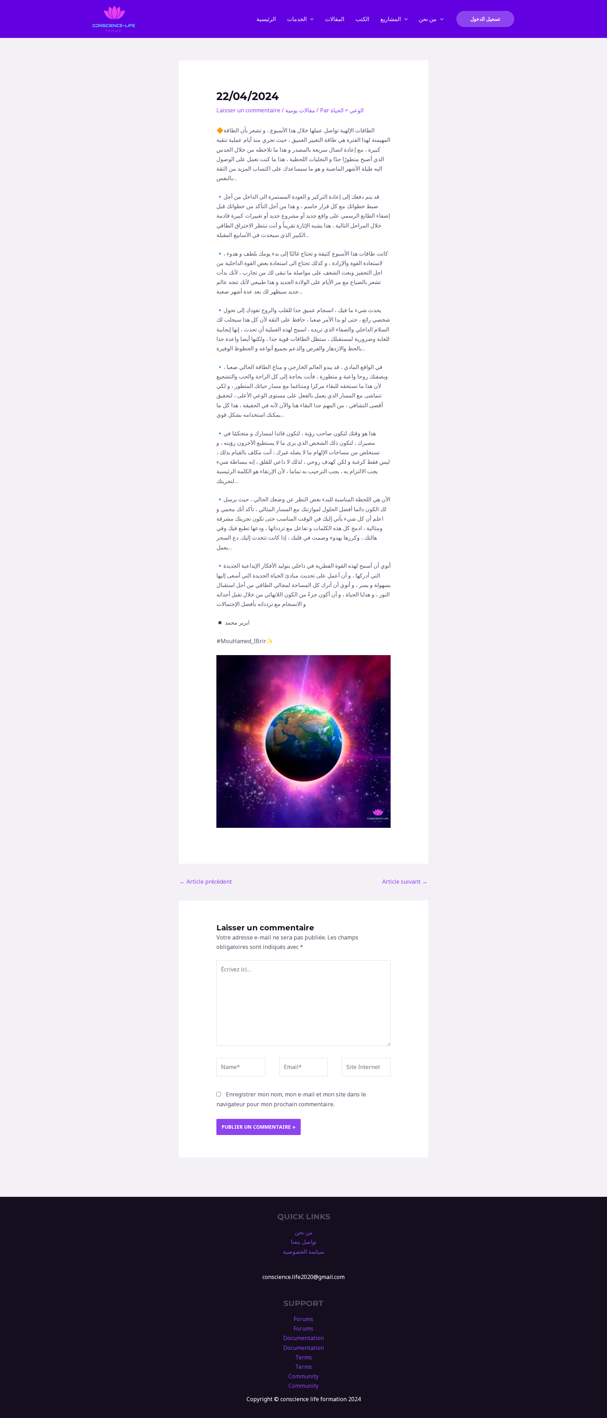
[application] (310, 19)
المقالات (334, 19)
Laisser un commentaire (248, 110)
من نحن (428, 19)
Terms (303, 1357)
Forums (303, 1319)
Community (303, 1376)
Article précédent (206, 881)
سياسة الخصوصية (303, 1251)
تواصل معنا (303, 1242)
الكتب (362, 19)
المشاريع (390, 19)
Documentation (303, 1338)
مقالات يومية (300, 110)
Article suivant (404, 881)
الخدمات (297, 19)
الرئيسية (266, 19)
